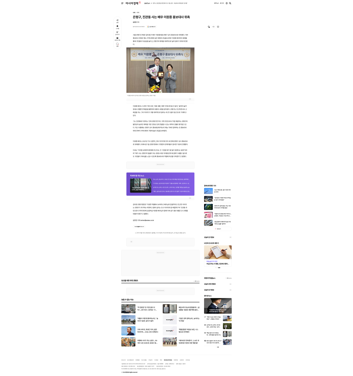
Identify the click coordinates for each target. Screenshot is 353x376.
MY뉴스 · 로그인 (219, 3)
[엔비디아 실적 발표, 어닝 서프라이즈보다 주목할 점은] (208, 209)
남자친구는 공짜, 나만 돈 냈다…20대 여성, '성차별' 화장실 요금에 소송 (171, 187)
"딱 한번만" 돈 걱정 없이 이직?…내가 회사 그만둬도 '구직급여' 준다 (147, 308)
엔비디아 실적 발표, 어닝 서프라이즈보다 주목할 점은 (222, 207)
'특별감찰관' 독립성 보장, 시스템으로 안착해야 (188, 330)
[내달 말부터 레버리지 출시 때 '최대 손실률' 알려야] (208, 225)
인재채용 (138, 360)
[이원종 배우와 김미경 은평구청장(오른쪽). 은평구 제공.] (160, 70)
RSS (161, 360)
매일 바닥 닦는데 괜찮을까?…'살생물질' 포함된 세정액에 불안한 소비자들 (189, 308)
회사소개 (123, 360)
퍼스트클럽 (143, 360)
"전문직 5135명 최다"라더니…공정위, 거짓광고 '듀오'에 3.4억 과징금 (223, 215)
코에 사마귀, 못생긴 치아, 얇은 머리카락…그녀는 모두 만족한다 (147, 330)
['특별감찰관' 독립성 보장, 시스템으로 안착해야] (170, 335)
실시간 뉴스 (147, 3)
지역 (138, 12)
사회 (134, 12)
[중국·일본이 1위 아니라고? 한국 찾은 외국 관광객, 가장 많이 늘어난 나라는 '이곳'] (227, 344)
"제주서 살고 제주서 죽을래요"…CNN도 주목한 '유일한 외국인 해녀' (214, 319)
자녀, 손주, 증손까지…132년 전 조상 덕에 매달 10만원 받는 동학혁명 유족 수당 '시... (172, 179)
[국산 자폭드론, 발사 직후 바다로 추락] (208, 193)
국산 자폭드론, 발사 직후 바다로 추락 (222, 191)
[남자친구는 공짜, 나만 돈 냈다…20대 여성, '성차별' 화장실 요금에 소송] (227, 328)
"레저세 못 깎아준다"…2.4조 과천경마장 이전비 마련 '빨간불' (189, 341)
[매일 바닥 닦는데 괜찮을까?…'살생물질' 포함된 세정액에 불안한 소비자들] (170, 313)
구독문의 (150, 360)
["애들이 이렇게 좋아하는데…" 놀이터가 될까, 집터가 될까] (128, 324)
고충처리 (182, 360)
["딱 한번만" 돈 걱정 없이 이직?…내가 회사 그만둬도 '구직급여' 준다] (128, 313)
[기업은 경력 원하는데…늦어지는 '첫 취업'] (170, 324)
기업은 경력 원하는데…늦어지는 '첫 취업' (189, 319)
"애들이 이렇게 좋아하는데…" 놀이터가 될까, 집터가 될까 (147, 319)
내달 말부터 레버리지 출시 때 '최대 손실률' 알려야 (222, 223)
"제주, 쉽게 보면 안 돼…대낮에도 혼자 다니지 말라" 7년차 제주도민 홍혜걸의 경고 (172, 191)
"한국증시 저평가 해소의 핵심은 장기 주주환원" (222, 199)
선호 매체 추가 (152, 26)
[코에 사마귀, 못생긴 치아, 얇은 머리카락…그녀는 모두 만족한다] (128, 335)
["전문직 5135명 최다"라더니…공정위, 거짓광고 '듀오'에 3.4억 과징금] (208, 217)
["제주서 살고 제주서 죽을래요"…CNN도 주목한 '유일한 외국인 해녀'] (227, 320)
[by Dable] (196, 281)
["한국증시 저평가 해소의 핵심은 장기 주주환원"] (208, 201)
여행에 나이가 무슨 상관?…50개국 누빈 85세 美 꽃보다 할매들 (147, 341)
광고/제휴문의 (130, 360)
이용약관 (176, 360)
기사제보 (156, 360)
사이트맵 (188, 360)
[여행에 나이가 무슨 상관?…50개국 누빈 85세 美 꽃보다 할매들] (128, 346)
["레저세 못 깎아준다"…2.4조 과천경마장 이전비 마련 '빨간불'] (170, 346)
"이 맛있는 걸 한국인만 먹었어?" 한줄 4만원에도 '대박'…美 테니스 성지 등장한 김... (172, 183)
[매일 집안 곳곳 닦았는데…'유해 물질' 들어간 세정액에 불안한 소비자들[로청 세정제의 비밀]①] (227, 336)
